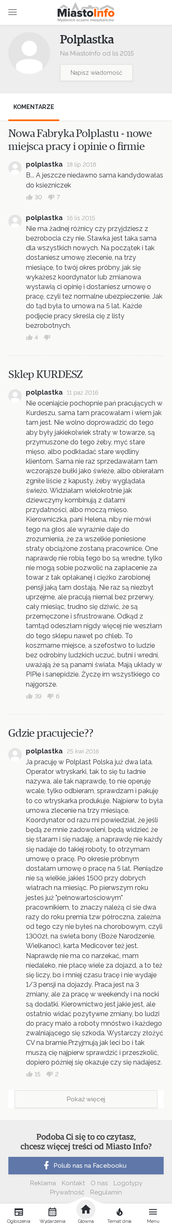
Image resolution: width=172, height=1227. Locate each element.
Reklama (43, 1183)
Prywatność (67, 1192)
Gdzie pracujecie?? (51, 733)
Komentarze (33, 107)
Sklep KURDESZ (45, 374)
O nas (99, 1183)
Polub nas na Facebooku (89, 1165)
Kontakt (73, 1183)
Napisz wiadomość (96, 72)
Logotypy (128, 1183)
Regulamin (106, 1192)
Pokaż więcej (86, 1099)
